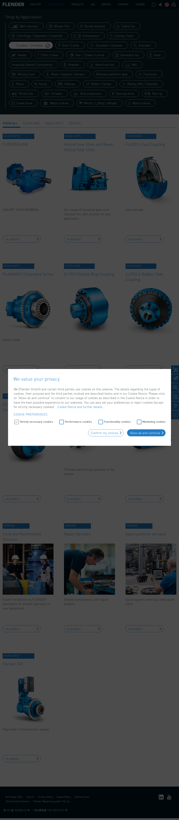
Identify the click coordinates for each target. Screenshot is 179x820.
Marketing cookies (154, 421)
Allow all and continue (145, 433)
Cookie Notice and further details (80, 407)
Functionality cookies (117, 421)
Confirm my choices (104, 433)
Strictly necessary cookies (36, 421)
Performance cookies (78, 421)
